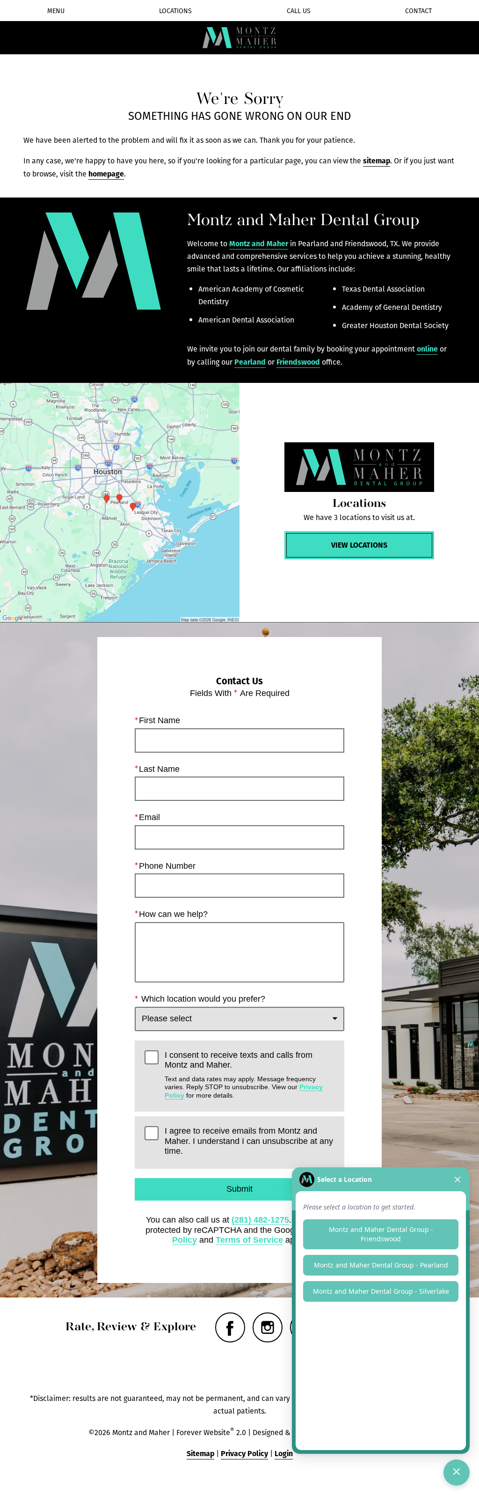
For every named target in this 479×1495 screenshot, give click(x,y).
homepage (106, 173)
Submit (239, 1189)
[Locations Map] (120, 503)
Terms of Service (249, 1240)
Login (284, 1453)
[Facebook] (230, 1327)
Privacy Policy (244, 1453)
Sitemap (200, 1453)
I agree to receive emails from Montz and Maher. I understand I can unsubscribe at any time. (249, 1141)
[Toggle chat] (456, 1472)
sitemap (376, 160)
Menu (56, 10)
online (427, 348)
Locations (175, 10)
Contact (418, 10)
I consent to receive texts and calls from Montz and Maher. (244, 1074)
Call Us (299, 10)
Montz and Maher (258, 243)
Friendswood (298, 361)
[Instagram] (268, 1327)
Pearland (250, 361)
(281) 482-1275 (260, 1219)
